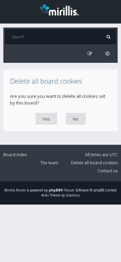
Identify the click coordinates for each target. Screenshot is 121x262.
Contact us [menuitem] (107, 171)
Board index (15, 155)
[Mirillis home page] (60, 9)
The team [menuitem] (49, 163)
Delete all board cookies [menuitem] (94, 163)
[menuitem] (107, 53)
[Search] (108, 36)
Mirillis (9, 190)
